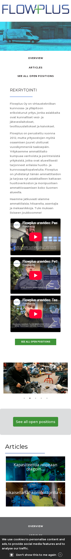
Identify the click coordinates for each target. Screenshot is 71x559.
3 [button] (35, 398)
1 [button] (24, 398)
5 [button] (47, 398)
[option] (36, 378)
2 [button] (30, 398)
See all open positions (35, 76)
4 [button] (41, 398)
